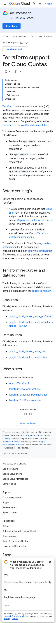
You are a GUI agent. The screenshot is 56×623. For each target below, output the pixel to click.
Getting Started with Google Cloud (19, 531)
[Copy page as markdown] (16, 71)
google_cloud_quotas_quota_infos (28, 357)
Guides (49, 36)
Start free (11, 26)
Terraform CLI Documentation (25, 400)
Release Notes (9, 507)
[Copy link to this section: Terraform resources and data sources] (28, 275)
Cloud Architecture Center (15, 541)
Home (5, 36)
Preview (22, 325)
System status (9, 512)
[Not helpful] (26, 42)
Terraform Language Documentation (28, 394)
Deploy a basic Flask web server (35, 220)
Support (6, 502)
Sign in (48, 4)
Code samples (9, 536)
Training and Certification (14, 546)
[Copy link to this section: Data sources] (25, 335)
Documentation (20, 13)
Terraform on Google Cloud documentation (25, 125)
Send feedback (14, 49)
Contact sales (9, 484)
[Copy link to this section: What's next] (25, 369)
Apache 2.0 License (11, 441)
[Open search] (34, 4)
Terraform (7, 106)
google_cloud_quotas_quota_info (27, 351)
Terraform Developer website (25, 389)
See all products (10, 469)
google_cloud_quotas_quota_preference (31, 316)
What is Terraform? (19, 383)
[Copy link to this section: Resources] (21, 300)
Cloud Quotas (24, 18)
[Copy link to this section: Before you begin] (35, 191)
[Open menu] (5, 4)
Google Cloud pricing (12, 474)
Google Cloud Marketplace (15, 479)
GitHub (5, 526)
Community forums (12, 497)
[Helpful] (21, 42)
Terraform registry (41, 290)
